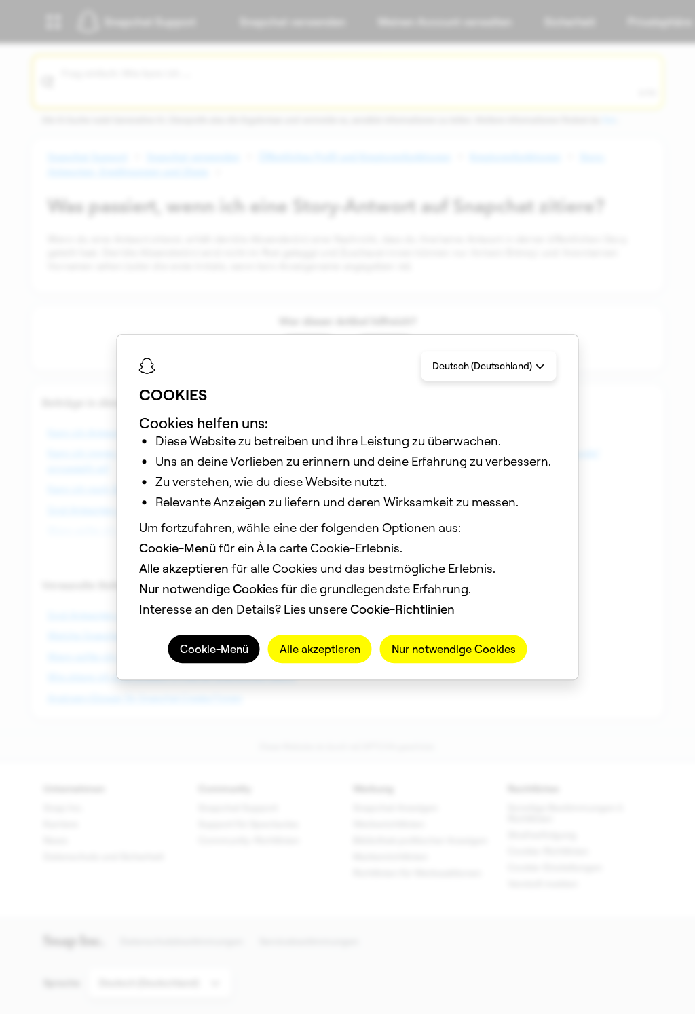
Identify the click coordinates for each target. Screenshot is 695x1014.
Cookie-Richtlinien (402, 609)
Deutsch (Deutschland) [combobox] (482, 366)
